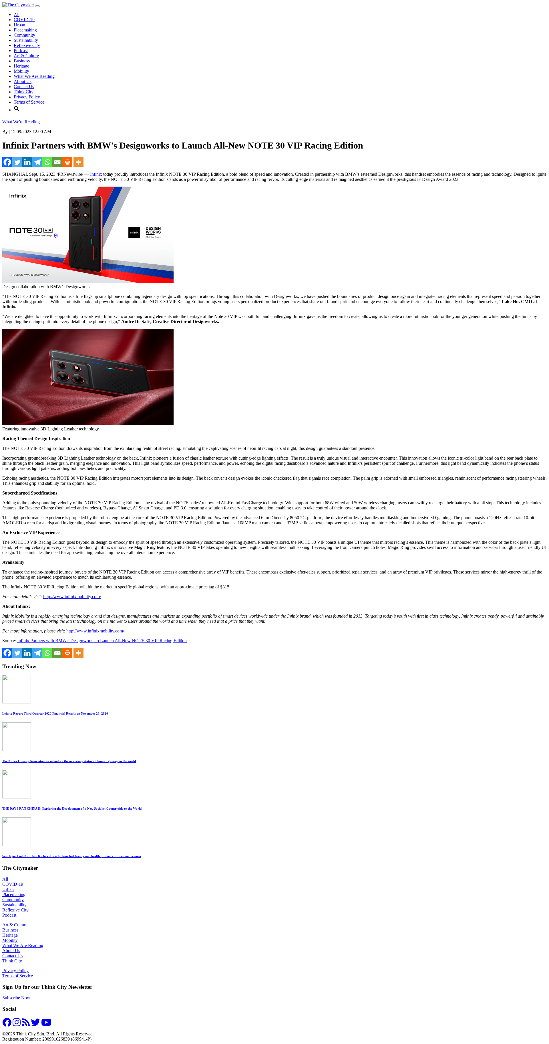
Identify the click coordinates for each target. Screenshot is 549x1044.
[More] (78, 162)
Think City (23, 91)
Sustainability (26, 40)
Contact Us (24, 86)
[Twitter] (17, 162)
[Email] (57, 162)
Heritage (21, 66)
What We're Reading (21, 121)
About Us (22, 81)
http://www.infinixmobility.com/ (72, 596)
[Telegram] (37, 162)
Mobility (21, 71)
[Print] (67, 162)
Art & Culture (26, 55)
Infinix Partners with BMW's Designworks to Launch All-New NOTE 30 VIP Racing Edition (102, 640)
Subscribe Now (16, 997)
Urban (19, 24)
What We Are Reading (34, 76)
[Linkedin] (27, 162)
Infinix (96, 174)
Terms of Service (29, 102)
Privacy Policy (27, 96)
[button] (16, 109)
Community (24, 35)
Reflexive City (27, 45)
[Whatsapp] (47, 162)
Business (22, 60)
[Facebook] (7, 162)
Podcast (21, 50)
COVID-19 (24, 19)
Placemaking (25, 29)
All (16, 14)
